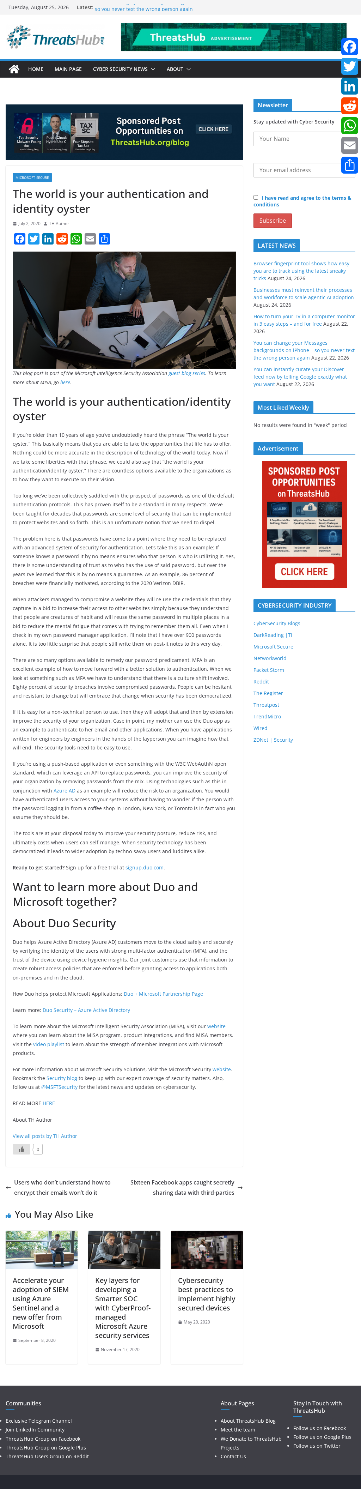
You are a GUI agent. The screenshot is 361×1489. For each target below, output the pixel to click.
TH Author (59, 224)
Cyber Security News (120, 69)
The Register (268, 693)
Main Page (68, 69)
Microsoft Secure (32, 177)
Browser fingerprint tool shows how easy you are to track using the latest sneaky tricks (301, 271)
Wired (260, 728)
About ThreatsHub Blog (248, 1420)
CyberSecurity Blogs (276, 623)
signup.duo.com (145, 867)
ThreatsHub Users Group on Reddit (47, 1456)
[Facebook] (350, 46)
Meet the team (238, 1429)
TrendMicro (267, 716)
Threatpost (266, 704)
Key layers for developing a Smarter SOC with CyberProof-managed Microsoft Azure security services (123, 1308)
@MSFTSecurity (59, 1087)
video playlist (48, 1044)
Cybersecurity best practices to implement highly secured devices (206, 1294)
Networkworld (270, 658)
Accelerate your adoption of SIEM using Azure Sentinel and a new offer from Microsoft (41, 1303)
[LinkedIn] (350, 86)
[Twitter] (350, 66)
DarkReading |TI (272, 635)
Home (35, 69)
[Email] (350, 145)
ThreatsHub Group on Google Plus (46, 1447)
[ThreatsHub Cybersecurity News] (14, 69)
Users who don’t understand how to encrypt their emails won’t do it (62, 1187)
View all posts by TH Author (45, 1136)
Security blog (62, 1078)
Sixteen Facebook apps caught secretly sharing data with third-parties (182, 1187)
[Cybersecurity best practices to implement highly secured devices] (207, 1236)
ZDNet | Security (273, 739)
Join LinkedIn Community (35, 1429)
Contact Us (233, 1456)
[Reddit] (350, 106)
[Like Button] (21, 1149)
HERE (49, 1103)
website (216, 1026)
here (65, 382)
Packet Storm (268, 670)
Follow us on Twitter (317, 1445)
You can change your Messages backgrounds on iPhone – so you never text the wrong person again (162, 11)
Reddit (261, 681)
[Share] (350, 165)
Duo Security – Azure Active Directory (86, 1010)
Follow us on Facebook (319, 1428)
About (175, 69)
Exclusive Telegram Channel (39, 1420)
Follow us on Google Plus (322, 1437)
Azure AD (64, 790)
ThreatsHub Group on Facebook (43, 1438)
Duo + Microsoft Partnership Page (163, 993)
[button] (151, 69)
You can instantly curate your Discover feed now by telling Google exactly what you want (300, 376)
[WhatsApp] (350, 125)
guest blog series (187, 373)
